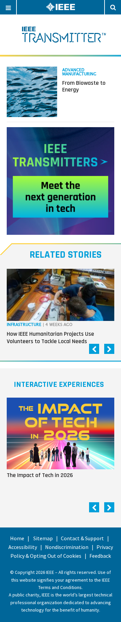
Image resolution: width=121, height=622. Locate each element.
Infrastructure (24, 325)
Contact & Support (82, 538)
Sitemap (43, 538)
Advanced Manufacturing (79, 72)
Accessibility (22, 547)
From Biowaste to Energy (84, 86)
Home (17, 538)
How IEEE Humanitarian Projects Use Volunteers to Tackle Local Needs (50, 337)
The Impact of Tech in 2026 (40, 475)
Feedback (100, 555)
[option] (60, 308)
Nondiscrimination (66, 547)
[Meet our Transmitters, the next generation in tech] (60, 181)
